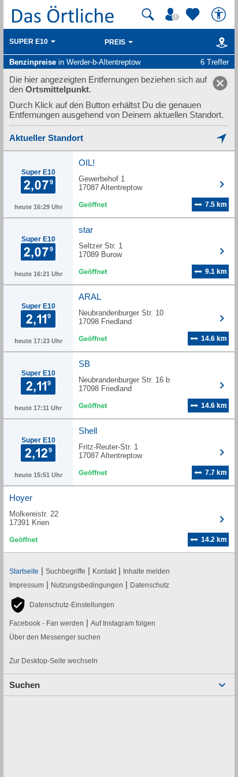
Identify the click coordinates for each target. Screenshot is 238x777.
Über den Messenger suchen (55, 637)
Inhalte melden (146, 571)
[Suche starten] (148, 14)
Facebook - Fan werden (46, 623)
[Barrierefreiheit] (220, 14)
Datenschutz (149, 585)
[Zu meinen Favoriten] (194, 14)
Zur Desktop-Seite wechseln (53, 661)
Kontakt (104, 571)
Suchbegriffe (65, 571)
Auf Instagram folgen (123, 623)
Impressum (26, 585)
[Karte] (220, 42)
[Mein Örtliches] (174, 14)
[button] (61, 604)
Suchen (24, 685)
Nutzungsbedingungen (87, 585)
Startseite (24, 571)
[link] (220, 83)
